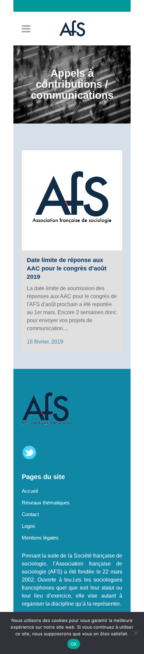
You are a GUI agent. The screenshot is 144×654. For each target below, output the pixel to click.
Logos (28, 526)
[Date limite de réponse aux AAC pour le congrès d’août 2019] (72, 200)
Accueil (30, 491)
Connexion (75, 17)
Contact (30, 514)
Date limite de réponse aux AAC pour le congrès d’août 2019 (66, 268)
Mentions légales (40, 537)
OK (74, 644)
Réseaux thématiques (46, 502)
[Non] (135, 633)
